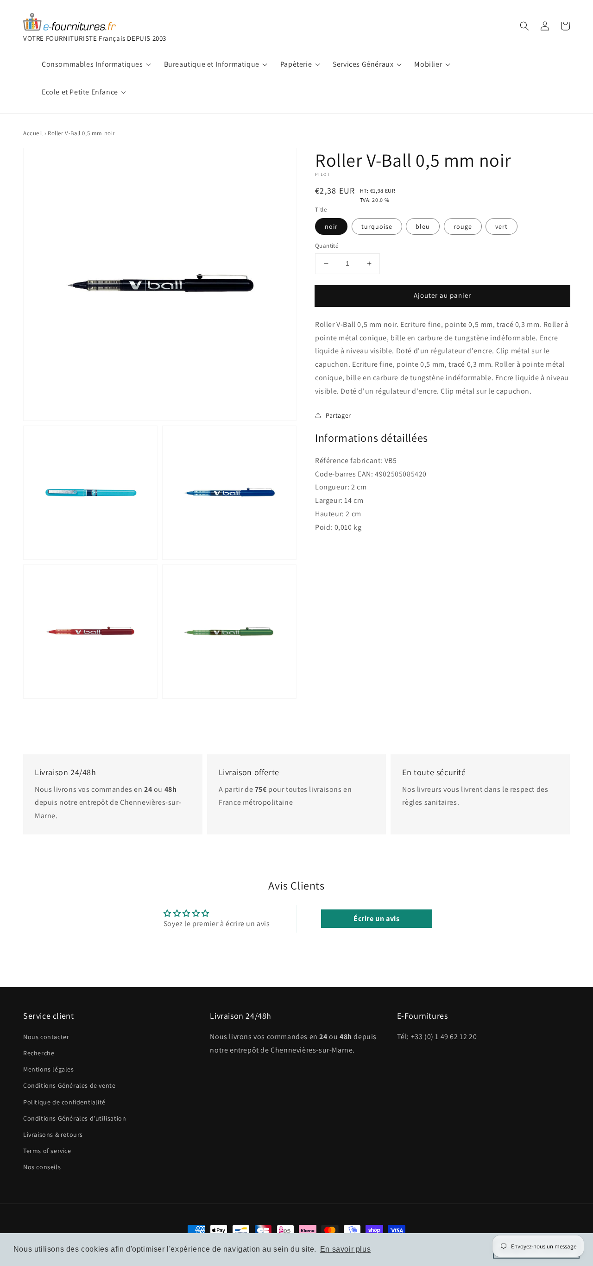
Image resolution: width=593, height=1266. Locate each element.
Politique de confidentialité (64, 1102)
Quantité (326, 246)
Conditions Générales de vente (69, 1085)
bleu (423, 226)
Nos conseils (42, 1167)
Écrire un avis (376, 918)
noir (331, 226)
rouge (463, 226)
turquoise (376, 226)
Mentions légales (48, 1069)
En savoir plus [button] (345, 1249)
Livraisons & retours (53, 1134)
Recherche (38, 1053)
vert (501, 226)
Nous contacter (46, 1037)
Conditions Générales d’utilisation (74, 1118)
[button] (524, 26)
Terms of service (47, 1151)
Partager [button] (338, 415)
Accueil (33, 133)
